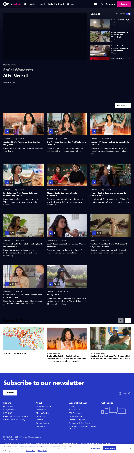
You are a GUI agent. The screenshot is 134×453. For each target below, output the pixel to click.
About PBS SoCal (43, 406)
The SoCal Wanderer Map (14, 353)
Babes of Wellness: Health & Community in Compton (109, 143)
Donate (124, 4)
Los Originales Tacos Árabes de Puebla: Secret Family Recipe (20, 194)
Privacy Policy (24, 443)
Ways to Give (74, 410)
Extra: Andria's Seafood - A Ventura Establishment (119, 48)
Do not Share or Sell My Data (47, 443)
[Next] (128, 320)
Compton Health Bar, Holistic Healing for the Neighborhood (23, 245)
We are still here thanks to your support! (82, 427)
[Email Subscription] (95, 4)
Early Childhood (56, 4)
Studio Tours (41, 416)
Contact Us (41, 426)
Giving (70, 4)
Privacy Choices (70, 443)
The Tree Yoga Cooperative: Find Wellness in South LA (66, 143)
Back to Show (9, 65)
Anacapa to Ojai (54, 295)
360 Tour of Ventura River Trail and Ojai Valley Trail (119, 34)
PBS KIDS (7, 413)
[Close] (130, 448)
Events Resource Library (14, 420)
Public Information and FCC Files (95, 443)
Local (42, 4)
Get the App (107, 403)
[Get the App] (115, 410)
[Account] (101, 4)
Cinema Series (42, 413)
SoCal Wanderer (54, 353)
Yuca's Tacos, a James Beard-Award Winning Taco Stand (66, 245)
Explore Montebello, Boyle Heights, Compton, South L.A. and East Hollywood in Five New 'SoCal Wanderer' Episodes (66, 358)
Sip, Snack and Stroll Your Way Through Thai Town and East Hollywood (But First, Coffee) (110, 357)
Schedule (110, 4)
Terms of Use (9, 443)
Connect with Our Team (79, 423)
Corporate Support (77, 420)
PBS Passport (75, 413)
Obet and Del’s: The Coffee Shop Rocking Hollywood (21, 143)
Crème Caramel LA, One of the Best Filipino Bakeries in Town (22, 296)
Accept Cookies (110, 448)
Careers (39, 420)
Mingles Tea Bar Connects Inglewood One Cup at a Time (109, 194)
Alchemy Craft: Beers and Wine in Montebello (62, 194)
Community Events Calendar (16, 416)
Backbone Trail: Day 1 (120, 20)
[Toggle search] (25, 4)
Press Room (41, 410)
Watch (33, 4)
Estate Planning (76, 416)
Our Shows (8, 406)
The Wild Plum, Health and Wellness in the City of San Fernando (109, 245)
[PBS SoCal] (12, 4)
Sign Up (10, 392)
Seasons (121, 105)
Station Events (42, 423)
